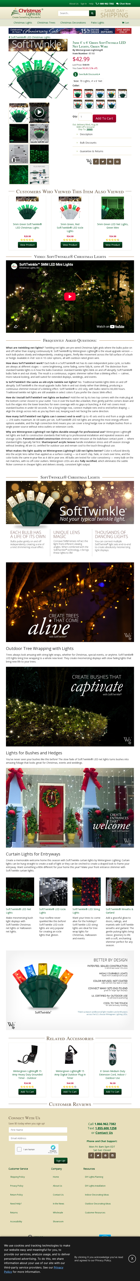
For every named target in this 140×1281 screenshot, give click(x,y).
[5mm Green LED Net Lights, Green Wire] (113, 208)
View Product (27, 244)
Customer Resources (95, 1212)
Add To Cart (104, 118)
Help (91, 3)
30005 (90, 129)
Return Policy (16, 1194)
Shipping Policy (17, 1176)
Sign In (84, 3)
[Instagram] (112, 1155)
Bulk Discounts (87, 142)
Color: (76, 85)
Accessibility (16, 1221)
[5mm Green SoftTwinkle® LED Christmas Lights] (27, 208)
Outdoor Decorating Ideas (98, 1203)
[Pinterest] (110, 162)
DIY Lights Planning (94, 1176)
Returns (14, 1212)
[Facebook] (96, 162)
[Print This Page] (117, 162)
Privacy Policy (16, 1185)
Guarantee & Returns (91, 151)
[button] (58, 73)
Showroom (58, 1221)
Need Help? (16, 1203)
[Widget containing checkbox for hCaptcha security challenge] (37, 1149)
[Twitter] (103, 162)
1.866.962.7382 (105, 1124)
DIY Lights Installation (95, 1185)
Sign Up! (60, 1160)
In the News (58, 1203)
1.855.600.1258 (105, 1128)
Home (56, 1176)
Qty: (75, 116)
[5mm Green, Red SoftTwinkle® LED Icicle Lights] (70, 208)
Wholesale (58, 1212)
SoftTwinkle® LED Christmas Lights (30, 37)
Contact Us (104, 1133)
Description (86, 134)
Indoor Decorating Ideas (97, 1194)
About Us (73, 3)
